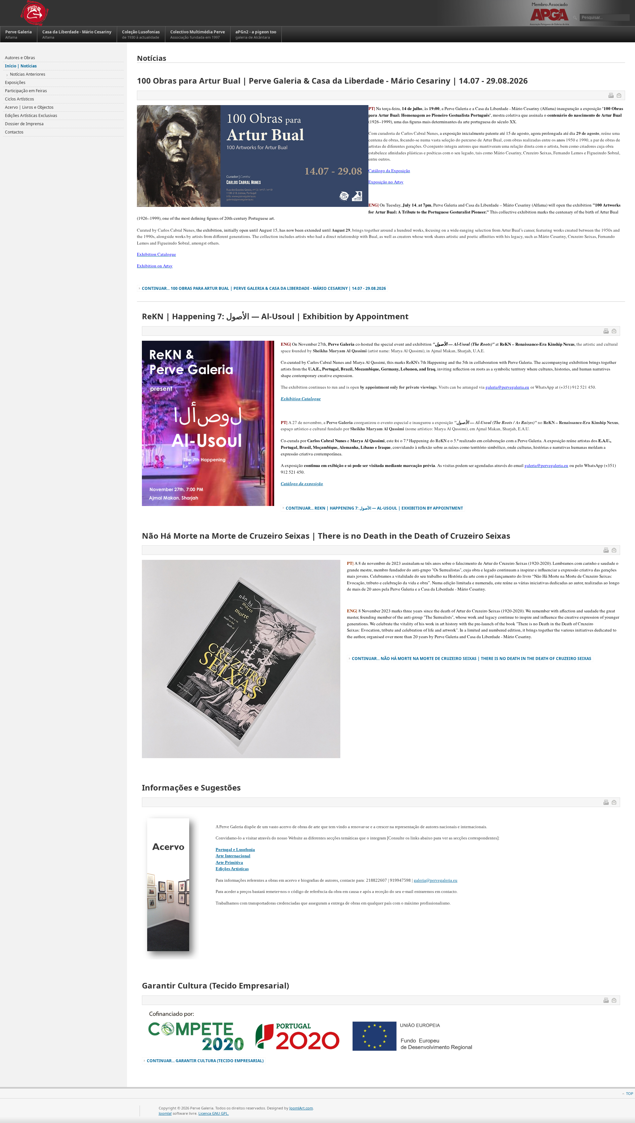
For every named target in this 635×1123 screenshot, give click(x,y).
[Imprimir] (611, 96)
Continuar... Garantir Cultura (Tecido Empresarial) (205, 1061)
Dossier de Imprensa (24, 124)
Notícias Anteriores (27, 74)
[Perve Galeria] (34, 13)
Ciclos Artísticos (19, 99)
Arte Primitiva (229, 862)
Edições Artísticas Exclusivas (31, 115)
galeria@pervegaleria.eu (435, 880)
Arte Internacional (233, 855)
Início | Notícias (21, 66)
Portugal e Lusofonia (235, 849)
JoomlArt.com (301, 1107)
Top (629, 1093)
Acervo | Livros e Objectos (29, 107)
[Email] (619, 96)
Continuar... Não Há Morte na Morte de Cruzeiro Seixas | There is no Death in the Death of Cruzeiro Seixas (471, 658)
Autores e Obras (20, 57)
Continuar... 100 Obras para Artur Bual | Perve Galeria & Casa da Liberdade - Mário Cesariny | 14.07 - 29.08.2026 (264, 288)
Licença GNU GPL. (213, 1113)
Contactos (14, 132)
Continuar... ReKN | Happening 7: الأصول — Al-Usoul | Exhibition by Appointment (374, 508)
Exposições (15, 82)
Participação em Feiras (26, 91)
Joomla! (165, 1113)
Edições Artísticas (232, 868)
